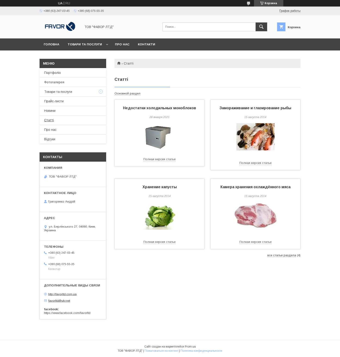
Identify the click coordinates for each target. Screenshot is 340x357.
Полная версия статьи (159, 159)
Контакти (146, 44)
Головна (51, 44)
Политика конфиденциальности (201, 350)
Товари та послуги (85, 44)
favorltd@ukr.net (59, 300)
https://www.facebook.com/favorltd (67, 313)
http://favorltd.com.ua (62, 294)
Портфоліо (52, 73)
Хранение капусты (159, 187)
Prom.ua (190, 346)
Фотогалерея (54, 82)
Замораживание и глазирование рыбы (255, 108)
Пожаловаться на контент (161, 350)
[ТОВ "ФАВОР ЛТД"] (59, 32)
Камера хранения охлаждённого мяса (255, 187)
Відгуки (49, 139)
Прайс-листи (54, 101)
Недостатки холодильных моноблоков (159, 108)
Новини (50, 111)
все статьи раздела (281, 255)
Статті (49, 120)
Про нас (122, 44)
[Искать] (261, 26)
